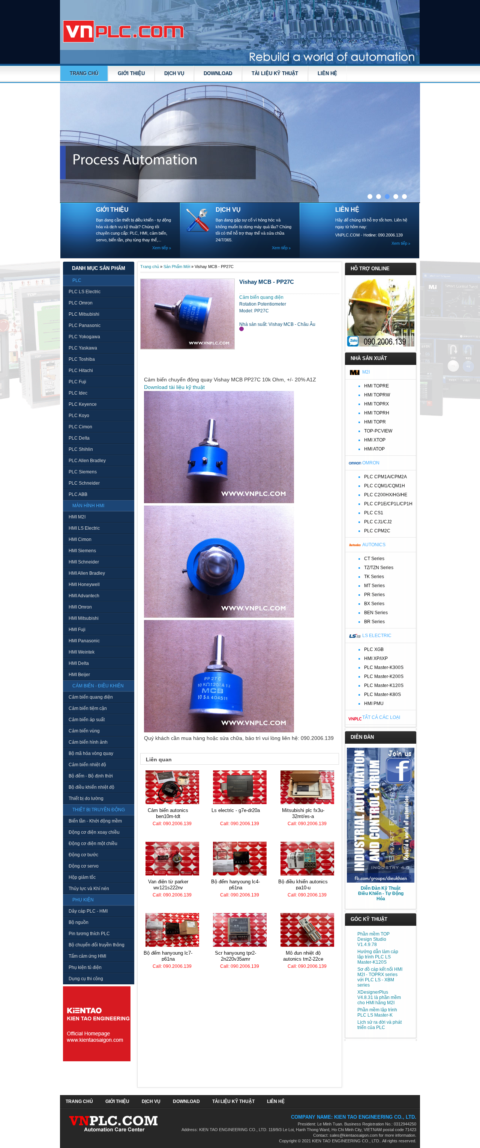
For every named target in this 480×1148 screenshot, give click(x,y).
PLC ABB (78, 494)
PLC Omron (81, 303)
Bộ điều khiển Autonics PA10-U (303, 884)
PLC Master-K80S (382, 694)
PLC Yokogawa (84, 336)
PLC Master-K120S (384, 685)
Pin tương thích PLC (89, 933)
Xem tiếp (160, 248)
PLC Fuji (77, 381)
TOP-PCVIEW (378, 431)
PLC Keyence (83, 404)
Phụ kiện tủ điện (85, 967)
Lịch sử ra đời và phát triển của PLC (379, 1025)
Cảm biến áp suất (87, 719)
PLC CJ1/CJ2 (378, 521)
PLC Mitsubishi (84, 314)
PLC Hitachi (81, 370)
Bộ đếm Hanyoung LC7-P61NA (168, 956)
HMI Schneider (84, 562)
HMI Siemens (82, 550)
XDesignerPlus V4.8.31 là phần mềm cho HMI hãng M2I (379, 997)
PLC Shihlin (81, 449)
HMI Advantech (84, 595)
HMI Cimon (80, 539)
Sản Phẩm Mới (177, 266)
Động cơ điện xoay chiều (94, 832)
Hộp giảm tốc (82, 877)
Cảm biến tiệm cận (88, 708)
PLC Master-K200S (384, 676)
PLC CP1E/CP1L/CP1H (388, 503)
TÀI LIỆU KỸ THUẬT (275, 73)
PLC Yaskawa (83, 348)
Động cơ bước (83, 854)
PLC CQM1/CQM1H (384, 485)
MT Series (374, 585)
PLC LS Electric (84, 291)
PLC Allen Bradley (87, 460)
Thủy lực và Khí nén (89, 888)
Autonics (374, 544)
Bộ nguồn (78, 922)
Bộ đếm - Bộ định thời (91, 776)
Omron (371, 463)
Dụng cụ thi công (86, 978)
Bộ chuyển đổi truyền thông (96, 945)
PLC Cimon (80, 426)
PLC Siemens (83, 472)
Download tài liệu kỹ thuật (174, 387)
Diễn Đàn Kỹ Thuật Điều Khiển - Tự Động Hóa (381, 893)
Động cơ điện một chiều (93, 843)
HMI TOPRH (376, 413)
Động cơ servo (84, 866)
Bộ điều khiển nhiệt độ (91, 787)
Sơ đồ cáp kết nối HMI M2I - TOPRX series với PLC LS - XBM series (379, 977)
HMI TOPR (375, 422)
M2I (366, 372)
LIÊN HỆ (327, 73)
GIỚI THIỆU (131, 73)
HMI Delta (79, 663)
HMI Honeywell (84, 584)
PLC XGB (374, 649)
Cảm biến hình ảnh (88, 742)
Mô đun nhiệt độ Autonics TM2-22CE (303, 956)
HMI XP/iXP (376, 658)
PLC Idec (78, 393)
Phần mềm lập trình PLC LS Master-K (377, 1012)
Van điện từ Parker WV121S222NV (168, 884)
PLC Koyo (79, 415)
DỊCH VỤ (174, 73)
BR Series (374, 621)
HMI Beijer (79, 674)
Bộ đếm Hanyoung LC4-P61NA (235, 884)
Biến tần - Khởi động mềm (95, 821)
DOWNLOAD (218, 73)
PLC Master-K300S (384, 667)
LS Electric (377, 635)
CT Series (374, 558)
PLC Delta (79, 438)
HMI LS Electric (84, 528)
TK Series (374, 576)
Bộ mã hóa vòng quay (91, 753)
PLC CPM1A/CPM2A (385, 476)
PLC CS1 (373, 512)
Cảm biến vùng (84, 731)
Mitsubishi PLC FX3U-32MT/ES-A (303, 813)
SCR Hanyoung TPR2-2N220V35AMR (235, 956)
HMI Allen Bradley (87, 573)
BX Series (374, 603)
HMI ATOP (374, 449)
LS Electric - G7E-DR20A (236, 810)
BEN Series (376, 612)
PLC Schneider (84, 483)
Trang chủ (84, 73)
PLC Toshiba (82, 359)
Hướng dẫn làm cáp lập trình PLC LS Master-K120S (377, 957)
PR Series (374, 594)
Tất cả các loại (381, 717)
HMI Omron (80, 607)
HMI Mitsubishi (84, 618)
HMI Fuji (77, 629)
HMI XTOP (375, 440)
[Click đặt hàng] (241, 329)
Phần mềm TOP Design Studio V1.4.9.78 (373, 939)
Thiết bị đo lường (86, 798)
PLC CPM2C (377, 530)
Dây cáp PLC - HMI (88, 911)
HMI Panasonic (84, 640)
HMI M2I (77, 517)
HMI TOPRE (376, 386)
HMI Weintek (81, 652)
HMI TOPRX (376, 404)
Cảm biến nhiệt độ (87, 764)
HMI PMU (374, 703)
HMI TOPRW (377, 395)
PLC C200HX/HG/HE (385, 494)
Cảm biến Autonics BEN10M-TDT (168, 813)
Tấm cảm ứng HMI (87, 956)
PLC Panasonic (84, 325)
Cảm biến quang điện (91, 697)
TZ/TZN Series (378, 567)
